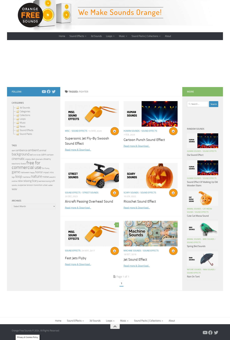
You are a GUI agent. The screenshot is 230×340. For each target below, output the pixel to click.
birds (39, 155)
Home (62, 36)
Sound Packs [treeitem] (26, 134)
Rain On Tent (193, 276)
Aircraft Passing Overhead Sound (89, 201)
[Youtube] (44, 91)
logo (13, 177)
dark (33, 159)
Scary (35, 180)
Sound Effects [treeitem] (26, 130)
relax (20, 180)
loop (18, 176)
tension (30, 185)
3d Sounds (96, 36)
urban (45, 185)
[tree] (34, 121)
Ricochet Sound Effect (140, 201)
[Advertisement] (115, 63)
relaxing (27, 181)
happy (32, 172)
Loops (109, 36)
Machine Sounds (132, 250)
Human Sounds (132, 131)
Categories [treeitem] (25, 111)
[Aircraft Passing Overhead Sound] (92, 175)
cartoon (50, 154)
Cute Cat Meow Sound (198, 215)
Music (122, 36)
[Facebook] (49, 91)
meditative (26, 177)
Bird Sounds (208, 239)
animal (42, 150)
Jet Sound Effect (135, 260)
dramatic (39, 159)
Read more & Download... (78, 149)
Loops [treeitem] (23, 119)
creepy (28, 159)
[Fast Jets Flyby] (92, 233)
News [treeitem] (22, 126)
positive (14, 181)
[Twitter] (54, 91)
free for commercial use (26, 165)
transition (38, 185)
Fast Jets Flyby (75, 258)
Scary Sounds (131, 192)
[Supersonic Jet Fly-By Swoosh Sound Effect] (92, 114)
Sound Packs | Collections (145, 36)
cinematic (18, 159)
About (168, 36)
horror (39, 172)
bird (34, 155)
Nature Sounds (194, 269)
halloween (25, 172)
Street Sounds (90, 192)
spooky (14, 185)
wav (14, 189)
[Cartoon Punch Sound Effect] (151, 114)
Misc (67, 131)
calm (43, 154)
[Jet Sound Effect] (151, 233)
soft (53, 181)
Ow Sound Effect (195, 155)
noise (46, 176)
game (16, 172)
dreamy (47, 159)
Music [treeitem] (23, 122)
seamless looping (44, 181)
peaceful (52, 177)
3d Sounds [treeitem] (25, 107)
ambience (22, 150)
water (50, 185)
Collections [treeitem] (25, 115)
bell (31, 154)
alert (14, 150)
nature (36, 176)
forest (23, 163)
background (20, 154)
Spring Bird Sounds (196, 246)
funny (47, 168)
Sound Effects (76, 36)
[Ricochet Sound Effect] (151, 175)
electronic (16, 163)
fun (43, 168)
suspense (22, 185)
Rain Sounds (209, 269)
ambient (33, 150)
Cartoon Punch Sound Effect (144, 140)
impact (46, 172)
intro (52, 172)
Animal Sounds (194, 209)
